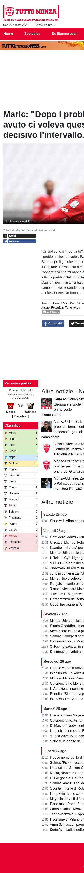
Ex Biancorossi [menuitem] (63, 33)
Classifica (12, 425)
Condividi (55, 323)
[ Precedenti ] (20, 416)
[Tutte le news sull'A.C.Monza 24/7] (31, 13)
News (56, 303)
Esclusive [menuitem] (32, 33)
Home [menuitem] (8, 33)
